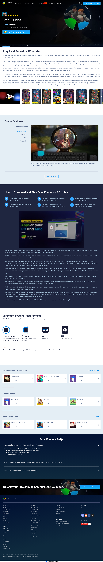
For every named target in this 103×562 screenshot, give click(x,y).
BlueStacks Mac (6, 509)
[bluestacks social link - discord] (82, 515)
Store (43, 3)
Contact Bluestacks (60, 511)
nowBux (5, 518)
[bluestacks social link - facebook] (89, 515)
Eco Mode (33, 518)
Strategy (5, 546)
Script (32, 529)
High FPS (33, 531)
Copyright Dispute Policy (16, 556)
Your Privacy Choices (53, 561)
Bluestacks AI (6, 513)
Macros (33, 516)
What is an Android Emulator (62, 523)
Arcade (4, 535)
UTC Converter (34, 536)
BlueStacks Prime (7, 507)
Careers (58, 513)
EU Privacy (24, 556)
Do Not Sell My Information (32, 556)
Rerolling (33, 524)
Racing (4, 539)
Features (18, 3)
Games (27, 3)
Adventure (5, 534)
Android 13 (5, 520)
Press (57, 515)
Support (59, 3)
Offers (4, 516)
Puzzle (4, 537)
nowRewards (6, 522)
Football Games (6, 548)
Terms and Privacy (7, 556)
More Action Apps (10, 417)
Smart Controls (34, 522)
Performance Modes (35, 525)
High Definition (34, 533)
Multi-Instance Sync (35, 515)
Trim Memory (34, 527)
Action (5, 24)
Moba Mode (34, 511)
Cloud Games (6, 530)
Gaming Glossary (60, 525)
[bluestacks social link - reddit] (86, 515)
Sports (4, 544)
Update (83, 507)
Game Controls (34, 507)
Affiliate (52, 3)
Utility (32, 534)
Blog (33, 3)
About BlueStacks (60, 507)
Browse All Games (94, 370)
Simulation (5, 543)
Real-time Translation (36, 520)
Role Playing (6, 541)
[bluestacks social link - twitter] (92, 515)
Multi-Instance (34, 513)
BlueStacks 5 (6, 511)
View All (98, 416)
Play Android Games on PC (62, 521)
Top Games (5, 528)
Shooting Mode (34, 509)
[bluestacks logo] (7, 3)
